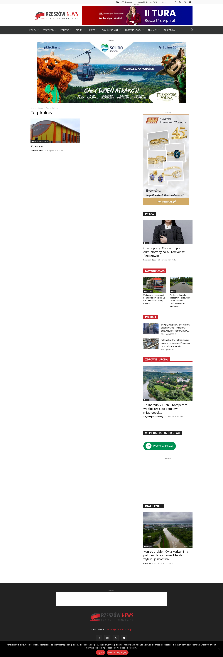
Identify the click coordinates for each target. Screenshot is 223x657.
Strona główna (36, 108)
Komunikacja (155, 270)
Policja (150, 317)
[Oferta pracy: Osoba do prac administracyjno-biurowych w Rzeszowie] (168, 232)
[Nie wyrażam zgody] (219, 648)
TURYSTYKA (169, 30)
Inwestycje (148, 546)
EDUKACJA (152, 30)
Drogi (173, 291)
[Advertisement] (168, 479)
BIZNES (79, 30)
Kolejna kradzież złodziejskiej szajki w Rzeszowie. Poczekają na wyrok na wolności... (176, 343)
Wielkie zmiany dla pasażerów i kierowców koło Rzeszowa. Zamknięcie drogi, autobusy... (180, 300)
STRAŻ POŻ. (48, 30)
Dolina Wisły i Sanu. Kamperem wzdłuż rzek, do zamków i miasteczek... (165, 408)
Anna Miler (148, 563)
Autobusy (148, 291)
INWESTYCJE (153, 506)
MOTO (92, 30)
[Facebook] (175, 2)
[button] (192, 30)
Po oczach (37, 146)
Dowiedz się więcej (117, 652)
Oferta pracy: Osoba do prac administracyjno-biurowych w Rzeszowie (164, 252)
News (146, 243)
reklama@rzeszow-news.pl (119, 629)
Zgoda (101, 652)
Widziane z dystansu (39, 141)
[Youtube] (190, 2)
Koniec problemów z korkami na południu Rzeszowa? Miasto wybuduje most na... (165, 555)
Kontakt (165, 2)
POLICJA (32, 30)
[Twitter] (185, 2)
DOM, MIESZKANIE (110, 30)
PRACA (149, 214)
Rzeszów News (36, 150)
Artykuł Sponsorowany (153, 416)
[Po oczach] (55, 130)
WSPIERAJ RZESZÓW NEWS (162, 433)
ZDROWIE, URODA (133, 30)
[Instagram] (180, 2)
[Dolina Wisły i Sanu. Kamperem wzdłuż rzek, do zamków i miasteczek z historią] (168, 383)
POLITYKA (65, 30)
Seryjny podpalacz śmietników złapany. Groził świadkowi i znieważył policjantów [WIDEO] (175, 327)
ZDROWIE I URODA (156, 359)
